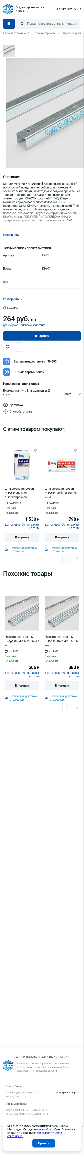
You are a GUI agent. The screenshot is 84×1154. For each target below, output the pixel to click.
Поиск (22, 24)
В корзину (22, 537)
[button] (11, 308)
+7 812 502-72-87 (68, 9)
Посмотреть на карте (66, 1092)
